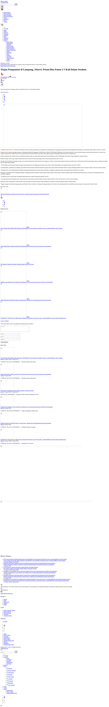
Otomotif (9, 661)
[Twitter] (4, 97)
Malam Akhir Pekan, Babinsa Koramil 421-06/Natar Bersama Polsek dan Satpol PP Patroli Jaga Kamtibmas (26, 246)
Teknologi (9, 663)
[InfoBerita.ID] (4, 2)
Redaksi (5, 621)
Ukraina (5, 21)
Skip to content (4, 1)
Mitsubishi (6, 19)
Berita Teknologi (7, 15)
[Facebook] (4, 624)
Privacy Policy (7, 635)
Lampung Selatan (8, 615)
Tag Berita (6, 614)
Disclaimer (6, 643)
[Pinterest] (4, 627)
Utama (13, 66)
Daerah (5, 66)
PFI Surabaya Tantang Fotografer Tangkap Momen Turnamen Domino (17, 264)
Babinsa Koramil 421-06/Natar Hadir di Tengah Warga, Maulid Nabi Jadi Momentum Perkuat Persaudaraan (26, 300)
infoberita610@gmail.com (7, 593)
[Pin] (4, 100)
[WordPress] (4, 628)
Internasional (10, 662)
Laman (5, 687)
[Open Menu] (2, 9)
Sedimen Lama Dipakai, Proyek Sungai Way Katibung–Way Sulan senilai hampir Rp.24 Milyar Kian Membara (27, 282)
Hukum (5, 603)
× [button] (1, 649)
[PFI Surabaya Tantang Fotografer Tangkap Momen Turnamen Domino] (14, 263)
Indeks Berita (7, 638)
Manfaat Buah (7, 12)
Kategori (6, 657)
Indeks (5, 634)
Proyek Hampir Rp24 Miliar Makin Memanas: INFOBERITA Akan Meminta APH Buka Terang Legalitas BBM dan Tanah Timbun (32, 228)
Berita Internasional (8, 16)
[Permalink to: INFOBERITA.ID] (2, 75)
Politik (5, 604)
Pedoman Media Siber (9, 640)
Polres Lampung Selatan (9, 610)
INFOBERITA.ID (5, 77)
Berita (2, 66)
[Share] (2, 84)
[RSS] (4, 631)
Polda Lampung (7, 611)
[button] (16, 4)
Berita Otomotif (7, 13)
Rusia (5, 20)
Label (5, 666)
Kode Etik (6, 636)
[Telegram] (4, 98)
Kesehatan (9, 659)
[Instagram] (4, 630)
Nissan (5, 17)
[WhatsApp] (4, 102)
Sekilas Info (9, 66)
